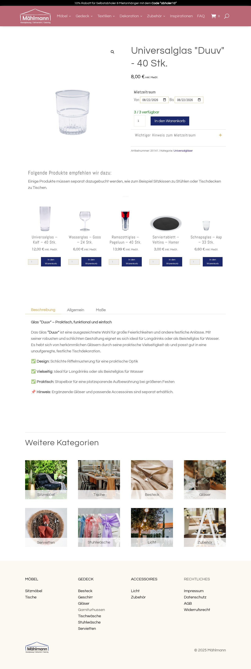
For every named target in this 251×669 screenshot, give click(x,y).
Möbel (62, 16)
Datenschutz (195, 597)
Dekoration (129, 16)
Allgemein (75, 310)
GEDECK (86, 579)
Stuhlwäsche (89, 622)
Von (136, 99)
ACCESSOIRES (144, 579)
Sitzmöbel (33, 591)
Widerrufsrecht (197, 610)
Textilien (104, 16)
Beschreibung (43, 310)
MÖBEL (31, 579)
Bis (171, 99)
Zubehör (154, 16)
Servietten (87, 629)
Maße (101, 310)
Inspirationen (181, 16)
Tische (30, 597)
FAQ (201, 16)
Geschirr (85, 597)
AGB (188, 603)
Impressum (194, 591)
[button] (112, 51)
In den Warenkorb (170, 121)
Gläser (83, 603)
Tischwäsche (89, 616)
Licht (135, 591)
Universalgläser (183, 150)
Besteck (85, 591)
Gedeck (82, 16)
